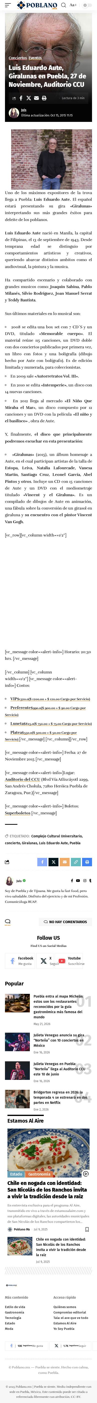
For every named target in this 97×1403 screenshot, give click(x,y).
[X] (44, 961)
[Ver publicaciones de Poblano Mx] (9, 1229)
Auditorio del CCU (22, 779)
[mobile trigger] (9, 5)
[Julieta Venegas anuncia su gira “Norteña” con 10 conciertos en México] (17, 1042)
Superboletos (17, 813)
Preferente (20, 707)
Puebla (75, 843)
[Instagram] (85, 881)
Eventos (35, 58)
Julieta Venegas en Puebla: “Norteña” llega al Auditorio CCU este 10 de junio (59, 1069)
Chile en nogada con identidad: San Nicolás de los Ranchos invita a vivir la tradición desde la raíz (47, 1190)
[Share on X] (28, 98)
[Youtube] (69, 961)
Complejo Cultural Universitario (56, 836)
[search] (63, 5)
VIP (13, 698)
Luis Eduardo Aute (53, 843)
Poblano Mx (22, 1229)
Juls (23, 110)
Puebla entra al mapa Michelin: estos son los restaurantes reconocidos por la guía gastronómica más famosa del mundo (58, 1006)
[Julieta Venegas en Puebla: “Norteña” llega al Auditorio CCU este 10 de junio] (17, 1070)
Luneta (17, 723)
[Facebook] (72, 881)
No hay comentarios (68, 922)
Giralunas (29, 843)
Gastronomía (39, 1174)
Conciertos (18, 58)
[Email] (36, 98)
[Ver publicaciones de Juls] (14, 113)
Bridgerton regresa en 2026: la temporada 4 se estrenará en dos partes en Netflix (61, 1097)
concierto (12, 843)
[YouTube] (78, 881)
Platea (16, 732)
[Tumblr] (90, 881)
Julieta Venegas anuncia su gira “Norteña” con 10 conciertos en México (59, 1040)
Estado (16, 1174)
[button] (44, 98)
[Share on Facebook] (20, 98)
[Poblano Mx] (36, 5)
